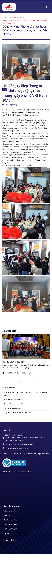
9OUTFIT (28, 472)
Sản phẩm (7, 515)
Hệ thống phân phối (10, 529)
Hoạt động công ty (11, 105)
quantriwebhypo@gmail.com (20, 448)
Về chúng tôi (8, 511)
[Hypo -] (9, 7)
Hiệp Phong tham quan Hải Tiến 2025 (17, 413)
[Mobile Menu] (46, 7)
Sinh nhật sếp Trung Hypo (13, 399)
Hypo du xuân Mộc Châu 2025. (13, 362)
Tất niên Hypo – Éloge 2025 (13, 404)
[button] (17, 382)
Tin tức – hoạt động (10, 520)
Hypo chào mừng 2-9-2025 (13, 408)
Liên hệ (6, 533)
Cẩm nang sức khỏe (10, 524)
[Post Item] (26, 346)
